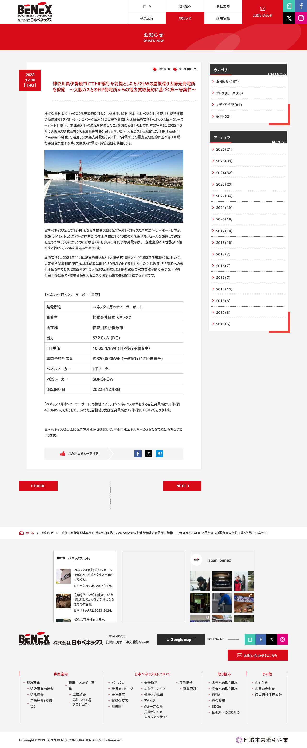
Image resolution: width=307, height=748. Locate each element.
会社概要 (118, 694)
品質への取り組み (224, 682)
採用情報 (186, 682)
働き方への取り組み (226, 712)
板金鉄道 (218, 700)
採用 (223, 116)
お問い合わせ (265, 688)
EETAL (217, 694)
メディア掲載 (229, 104)
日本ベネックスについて (152, 673)
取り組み (224, 673)
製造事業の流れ (41, 688)
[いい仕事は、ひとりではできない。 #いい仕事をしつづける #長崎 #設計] (244, 581)
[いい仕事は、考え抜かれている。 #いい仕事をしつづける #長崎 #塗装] (222, 603)
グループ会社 (153, 706)
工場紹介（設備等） (41, 703)
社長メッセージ (122, 688)
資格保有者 (120, 700)
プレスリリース (188, 68)
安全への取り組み (224, 688)
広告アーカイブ (154, 688)
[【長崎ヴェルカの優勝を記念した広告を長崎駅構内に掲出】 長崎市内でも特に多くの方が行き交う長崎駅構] (244, 603)
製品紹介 (37, 694)
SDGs (216, 706)
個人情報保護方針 (268, 694)
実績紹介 (79, 694)
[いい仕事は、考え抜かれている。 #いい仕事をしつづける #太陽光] (200, 581)
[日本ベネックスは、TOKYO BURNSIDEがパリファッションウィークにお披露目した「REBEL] (222, 581)
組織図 (117, 706)
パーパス (118, 682)
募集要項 (189, 688)
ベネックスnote (79, 558)
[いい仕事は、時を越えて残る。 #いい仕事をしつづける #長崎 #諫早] (200, 603)
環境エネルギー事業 (81, 685)
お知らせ (165, 68)
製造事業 (33, 682)
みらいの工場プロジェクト (81, 701)
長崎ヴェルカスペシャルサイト (156, 714)
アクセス (150, 700)
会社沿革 (151, 682)
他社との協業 (153, 694)
